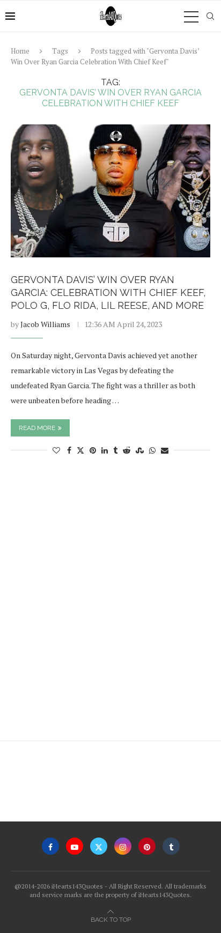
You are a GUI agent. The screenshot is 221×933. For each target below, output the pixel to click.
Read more (37, 428)
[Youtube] (74, 846)
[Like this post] (56, 450)
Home (20, 51)
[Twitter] (98, 846)
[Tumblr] (171, 846)
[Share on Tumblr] (115, 450)
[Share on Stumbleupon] (140, 450)
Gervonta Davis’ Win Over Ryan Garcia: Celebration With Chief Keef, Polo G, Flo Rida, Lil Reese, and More (108, 293)
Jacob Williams (45, 324)
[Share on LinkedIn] (104, 450)
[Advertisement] (110, 603)
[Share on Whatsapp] (152, 450)
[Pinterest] (147, 846)
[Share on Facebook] (69, 450)
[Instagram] (122, 846)
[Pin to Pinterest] (93, 450)
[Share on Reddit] (126, 450)
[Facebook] (50, 846)
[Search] (210, 16)
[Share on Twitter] (80, 450)
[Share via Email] (164, 450)
